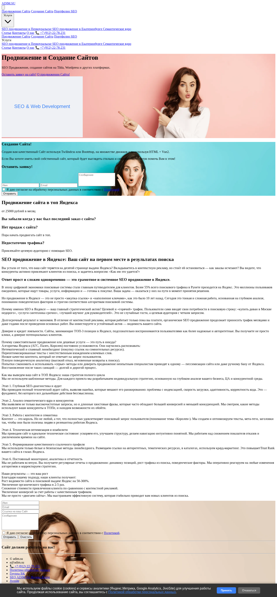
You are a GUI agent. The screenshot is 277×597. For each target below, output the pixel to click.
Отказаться (249, 590)
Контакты (19, 33)
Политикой (111, 189)
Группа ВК (17, 573)
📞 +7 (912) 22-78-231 (50, 47)
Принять (226, 590)
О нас (30, 33)
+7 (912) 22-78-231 (50, 33)
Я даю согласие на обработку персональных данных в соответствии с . (63, 189)
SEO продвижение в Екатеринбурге (77, 29)
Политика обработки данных (30, 570)
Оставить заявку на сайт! (19, 74)
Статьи (6, 33)
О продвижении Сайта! (53, 74)
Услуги (8, 15)
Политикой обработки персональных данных (142, 592)
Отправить (9, 193)
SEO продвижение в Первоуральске (27, 29)
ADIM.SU (8, 3)
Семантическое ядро (117, 29)
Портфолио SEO (65, 11)
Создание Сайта (42, 11)
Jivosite (14, 581)
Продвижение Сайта (16, 11)
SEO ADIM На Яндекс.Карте (30, 577)
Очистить (26, 537)
